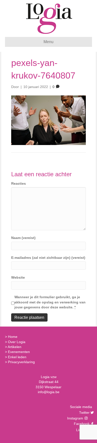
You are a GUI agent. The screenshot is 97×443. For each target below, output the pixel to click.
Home (12, 337)
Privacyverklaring (21, 362)
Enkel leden (17, 357)
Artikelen (14, 347)
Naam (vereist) (23, 238)
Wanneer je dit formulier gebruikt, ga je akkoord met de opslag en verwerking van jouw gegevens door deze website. (50, 302)
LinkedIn (82, 430)
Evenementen (19, 352)
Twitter (83, 412)
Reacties (18, 183)
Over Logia (16, 342)
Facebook (81, 424)
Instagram (75, 418)
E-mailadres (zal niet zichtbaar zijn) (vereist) (48, 258)
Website (18, 277)
